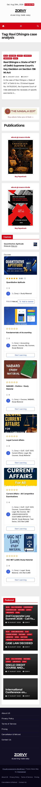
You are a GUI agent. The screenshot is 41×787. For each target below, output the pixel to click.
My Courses (29, 345)
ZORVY (20, 11)
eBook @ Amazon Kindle (20, 137)
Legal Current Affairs (15, 440)
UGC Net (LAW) (23, 521)
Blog (5, 55)
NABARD (31, 399)
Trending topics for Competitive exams (19, 639)
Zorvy (25, 77)
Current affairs (11, 634)
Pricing (4, 729)
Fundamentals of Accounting (18, 333)
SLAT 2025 (24, 637)
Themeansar (21, 772)
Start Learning (20, 355)
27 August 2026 (14, 671)
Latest (19, 55)
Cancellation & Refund (11, 734)
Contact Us (6, 740)
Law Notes (27, 55)
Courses (21, 345)
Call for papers (16, 607)
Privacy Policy (8, 718)
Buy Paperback (20, 176)
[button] (38, 26)
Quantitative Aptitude (15, 282)
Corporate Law (11, 609)
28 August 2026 (14, 622)
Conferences (28, 607)
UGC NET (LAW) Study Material (19, 560)
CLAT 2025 (29, 451)
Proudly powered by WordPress (14, 769)
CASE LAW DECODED (19, 643)
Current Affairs (17, 453)
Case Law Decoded (17, 631)
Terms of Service (9, 724)
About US (6, 713)
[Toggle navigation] (21, 26)
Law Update (8, 58)
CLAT (22, 451)
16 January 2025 (12, 77)
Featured (12, 55)
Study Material (26, 293)
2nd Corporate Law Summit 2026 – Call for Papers (19, 618)
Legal (15, 58)
